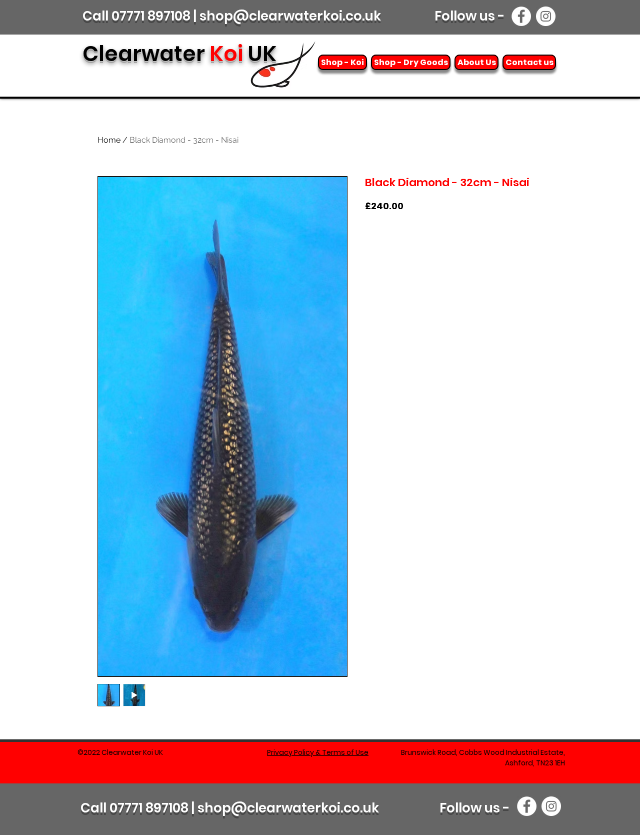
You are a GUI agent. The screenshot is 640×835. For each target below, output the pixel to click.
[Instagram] (546, 16)
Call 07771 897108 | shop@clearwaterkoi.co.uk (231, 16)
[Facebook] (521, 16)
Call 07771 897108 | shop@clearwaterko (208, 808)
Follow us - (471, 16)
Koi (179, 54)
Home (109, 140)
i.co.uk (358, 808)
